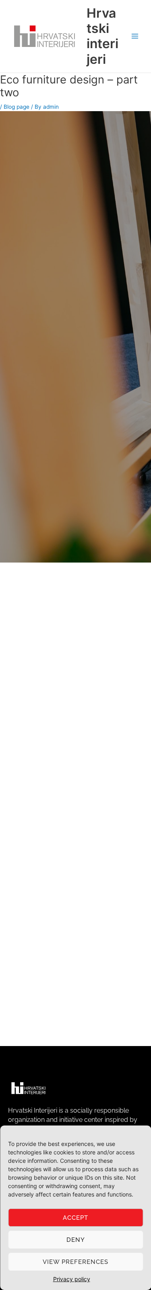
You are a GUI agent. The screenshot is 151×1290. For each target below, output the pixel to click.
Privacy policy (71, 1279)
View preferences (75, 1262)
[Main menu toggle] (135, 36)
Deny (75, 1239)
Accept (75, 1217)
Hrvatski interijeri (102, 36)
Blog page (16, 107)
